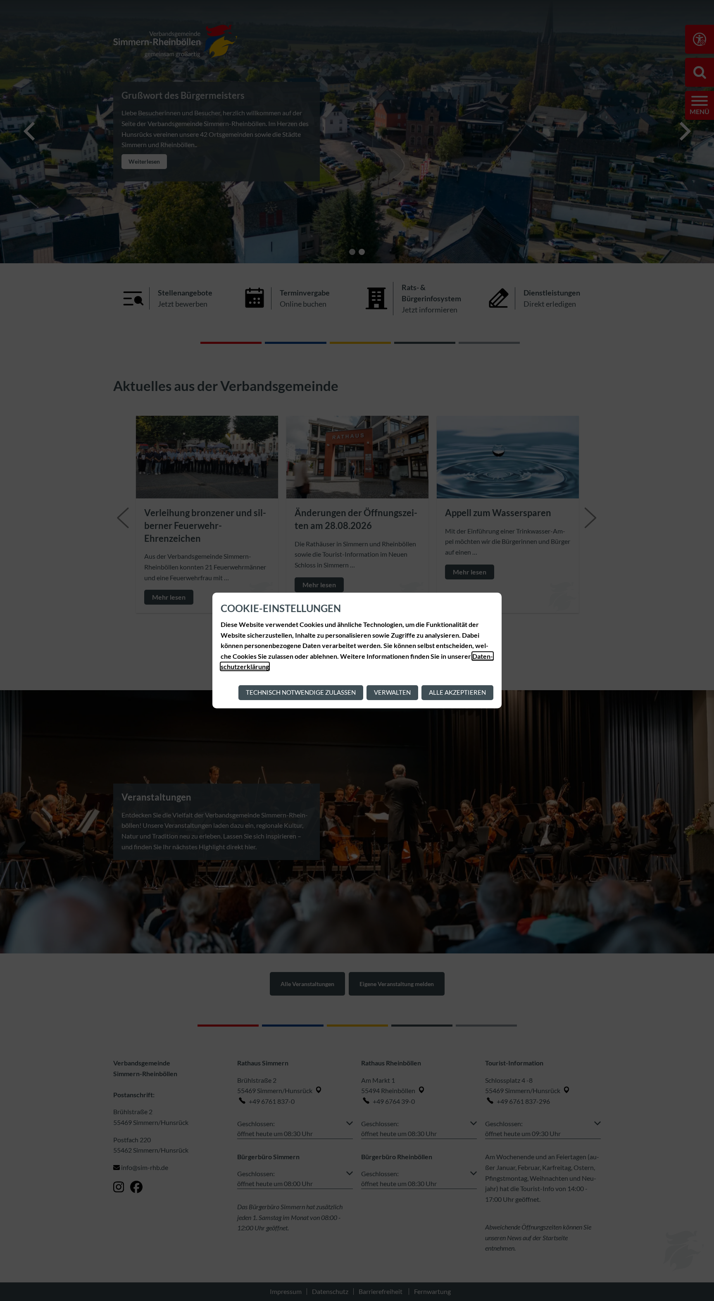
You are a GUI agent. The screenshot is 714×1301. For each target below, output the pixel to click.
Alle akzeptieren (457, 692)
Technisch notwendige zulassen (301, 692)
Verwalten (392, 692)
